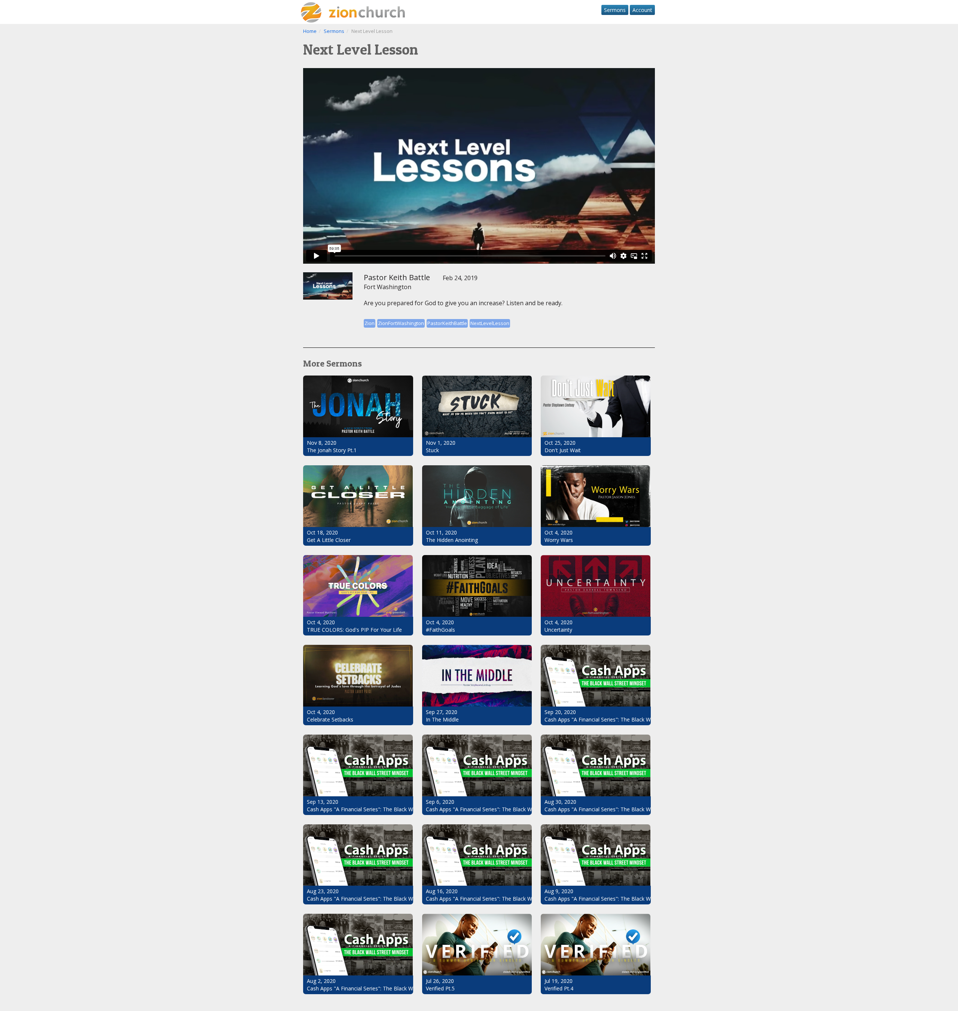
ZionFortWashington (401, 323)
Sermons (615, 9)
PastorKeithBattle (447, 323)
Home (310, 31)
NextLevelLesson (489, 323)
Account (642, 9)
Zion (369, 323)
